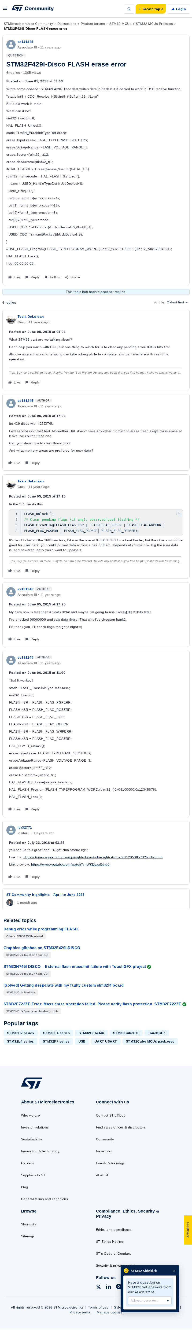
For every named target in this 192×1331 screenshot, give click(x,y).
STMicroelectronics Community (28, 24)
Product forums (93, 24)
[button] (5, 10)
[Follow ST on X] (98, 1288)
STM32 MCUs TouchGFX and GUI (27, 955)
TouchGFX (157, 1033)
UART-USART (106, 1041)
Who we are (30, 1115)
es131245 (25, 42)
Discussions (66, 24)
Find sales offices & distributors (121, 1127)
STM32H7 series (20, 1033)
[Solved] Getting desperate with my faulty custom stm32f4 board (64, 985)
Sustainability (31, 1139)
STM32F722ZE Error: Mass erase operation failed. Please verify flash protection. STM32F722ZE (92, 1004)
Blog (24, 1187)
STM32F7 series (56, 1041)
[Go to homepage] (36, 1088)
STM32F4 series (56, 1033)
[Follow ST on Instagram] (119, 1287)
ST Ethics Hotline (109, 1241)
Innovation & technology (40, 1151)
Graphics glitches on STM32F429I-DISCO (42, 948)
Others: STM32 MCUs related (24, 936)
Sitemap (27, 1236)
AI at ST (102, 1175)
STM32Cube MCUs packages (150, 1041)
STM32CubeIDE (126, 1033)
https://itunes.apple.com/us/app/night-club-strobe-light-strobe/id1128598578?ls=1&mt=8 (93, 857)
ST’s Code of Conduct (113, 1253)
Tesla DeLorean (31, 316)
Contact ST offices (110, 1115)
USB (81, 1041)
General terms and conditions (44, 1199)
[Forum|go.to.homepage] (33, 9)
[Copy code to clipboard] (178, 513)
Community (105, 1139)
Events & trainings (110, 1163)
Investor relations (35, 1127)
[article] (96, 350)
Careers (27, 1163)
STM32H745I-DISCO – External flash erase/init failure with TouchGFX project (75, 967)
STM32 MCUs (120, 24)
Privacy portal (80, 1312)
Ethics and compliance (114, 1229)
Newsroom (104, 1151)
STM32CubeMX (91, 1033)
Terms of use (98, 1307)
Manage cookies (110, 1312)
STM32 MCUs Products (154, 24)
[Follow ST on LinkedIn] (108, 1287)
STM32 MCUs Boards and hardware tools (32, 1011)
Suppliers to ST (33, 1175)
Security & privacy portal (115, 1265)
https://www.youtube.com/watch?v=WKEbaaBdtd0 (71, 864)
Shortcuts (28, 1224)
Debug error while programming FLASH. (41, 929)
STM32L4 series (20, 1041)
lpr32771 (25, 827)
